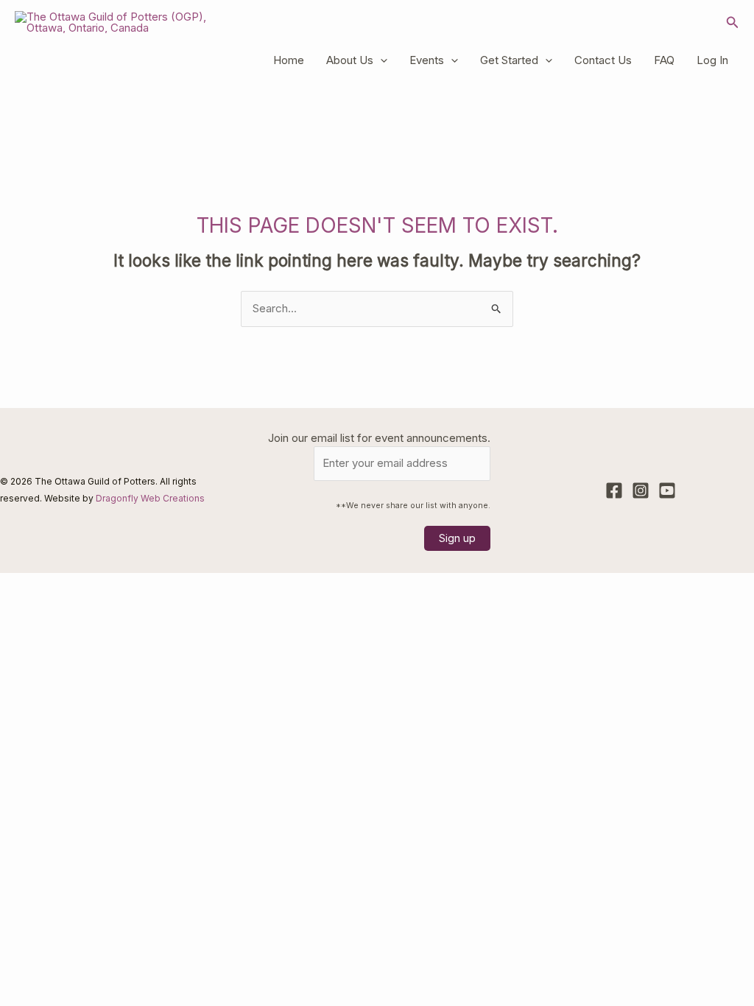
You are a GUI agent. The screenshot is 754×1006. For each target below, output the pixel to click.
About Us (349, 60)
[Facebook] (614, 490)
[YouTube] (667, 490)
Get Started (509, 60)
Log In (712, 60)
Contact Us (603, 60)
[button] (732, 22)
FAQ (664, 60)
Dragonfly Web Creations (150, 498)
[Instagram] (640, 490)
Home (288, 60)
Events (426, 60)
